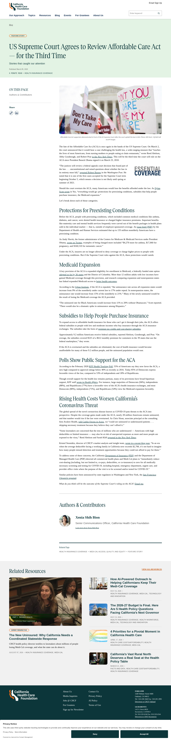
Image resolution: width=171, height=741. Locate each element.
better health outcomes (106, 281)
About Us (98, 15)
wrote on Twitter (74, 242)
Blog (57, 15)
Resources (45, 15)
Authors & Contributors (20, 95)
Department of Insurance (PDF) (119, 455)
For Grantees (82, 15)
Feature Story (18, 36)
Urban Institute (82, 287)
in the (102, 156)
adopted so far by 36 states (71, 274)
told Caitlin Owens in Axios (91, 421)
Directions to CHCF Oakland (145, 702)
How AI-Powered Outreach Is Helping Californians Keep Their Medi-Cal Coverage (133, 582)
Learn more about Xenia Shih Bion (87, 528)
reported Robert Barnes (90, 172)
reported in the (122, 437)
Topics (31, 15)
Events (67, 15)
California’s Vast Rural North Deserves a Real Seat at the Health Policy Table (134, 657)
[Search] (158, 13)
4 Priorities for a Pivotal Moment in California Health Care (135, 633)
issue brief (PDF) (145, 227)
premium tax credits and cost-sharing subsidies (119, 329)
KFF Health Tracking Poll (101, 366)
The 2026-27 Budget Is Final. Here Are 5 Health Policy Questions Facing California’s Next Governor (134, 609)
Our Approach (16, 15)
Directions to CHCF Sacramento (146, 717)
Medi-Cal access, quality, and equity (108, 552)
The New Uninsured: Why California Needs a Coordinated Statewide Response (41, 636)
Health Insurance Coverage (39, 73)
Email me (139, 483)
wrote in (87, 382)
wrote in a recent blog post (137, 443)
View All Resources (152, 569)
